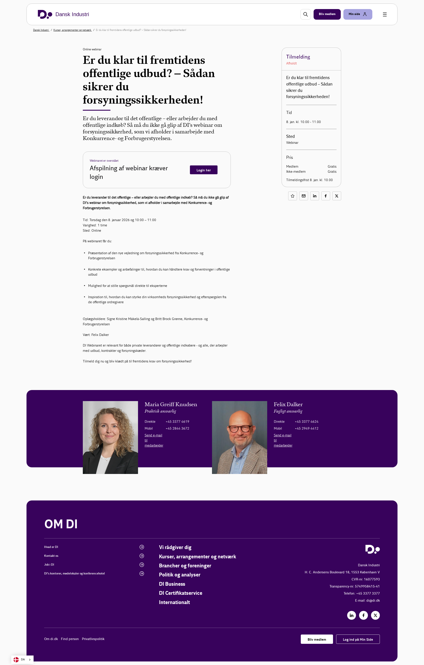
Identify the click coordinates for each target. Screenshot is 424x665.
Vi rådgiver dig (175, 547)
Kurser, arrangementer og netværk (72, 30)
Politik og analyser (180, 575)
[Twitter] (375, 615)
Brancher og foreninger (185, 566)
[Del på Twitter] (336, 195)
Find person (70, 639)
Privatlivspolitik (93, 639)
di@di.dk (373, 601)
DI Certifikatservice (180, 593)
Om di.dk (51, 639)
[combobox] (22, 660)
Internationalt (174, 602)
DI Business (172, 584)
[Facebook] (363, 615)
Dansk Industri (41, 30)
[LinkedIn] (351, 615)
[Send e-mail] (303, 195)
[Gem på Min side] (292, 195)
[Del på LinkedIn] (314, 195)
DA (23, 659)
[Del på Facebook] (325, 195)
